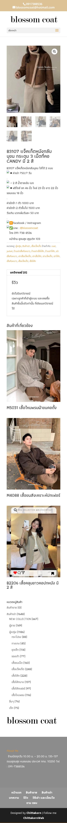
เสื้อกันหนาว (12, 261)
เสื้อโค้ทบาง (18, 682)
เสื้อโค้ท (32, 261)
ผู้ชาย (12, 625)
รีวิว (25, 797)
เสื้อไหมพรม (18, 695)
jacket (10, 251)
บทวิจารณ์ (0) (18, 272)
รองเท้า (15, 656)
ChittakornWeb (33, 818)
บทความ (14, 797)
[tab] (33, 272)
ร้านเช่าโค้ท (50, 251)
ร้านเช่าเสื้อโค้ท (37, 251)
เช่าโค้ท (57, 256)
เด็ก (11, 707)
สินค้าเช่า (26, 246)
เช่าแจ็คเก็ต (47, 256)
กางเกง (16, 643)
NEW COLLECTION (20, 619)
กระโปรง (16, 636)
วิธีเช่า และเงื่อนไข (44, 797)
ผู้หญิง (18, 246)
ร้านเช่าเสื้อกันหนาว (22, 251)
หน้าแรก (16, 792)
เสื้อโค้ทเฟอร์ (18, 688)
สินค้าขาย (12, 607)
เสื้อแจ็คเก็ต (36, 246)
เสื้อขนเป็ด (17, 662)
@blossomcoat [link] (29, 228)
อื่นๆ (11, 701)
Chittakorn (34, 812)
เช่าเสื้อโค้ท (36, 256)
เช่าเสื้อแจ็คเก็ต (24, 256)
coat (54, 246)
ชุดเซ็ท (15, 649)
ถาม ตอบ (31, 803)
